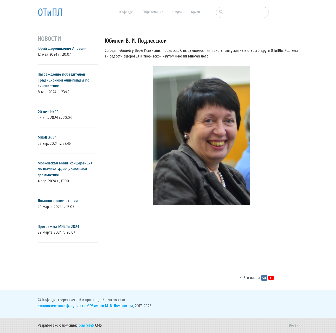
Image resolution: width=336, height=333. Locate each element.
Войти (293, 325)
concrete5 (86, 325)
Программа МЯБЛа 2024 (58, 226)
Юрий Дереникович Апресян (62, 48)
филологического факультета (61, 305)
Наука (177, 12)
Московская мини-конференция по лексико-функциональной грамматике (65, 169)
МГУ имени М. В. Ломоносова (109, 305)
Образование (153, 12)
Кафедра (126, 12)
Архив (195, 12)
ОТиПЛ (50, 13)
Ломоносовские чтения (58, 200)
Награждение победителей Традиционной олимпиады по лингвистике (63, 80)
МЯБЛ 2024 (47, 137)
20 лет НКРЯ (48, 111)
